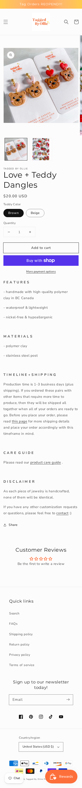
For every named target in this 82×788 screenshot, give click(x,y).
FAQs (13, 624)
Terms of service (21, 665)
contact (62, 513)
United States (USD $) (38, 747)
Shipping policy (21, 634)
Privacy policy (19, 655)
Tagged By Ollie (34, 779)
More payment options (41, 271)
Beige (35, 213)
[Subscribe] (68, 700)
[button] (6, 22)
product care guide (45, 462)
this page (19, 421)
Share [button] (13, 525)
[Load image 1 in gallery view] (16, 149)
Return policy (19, 644)
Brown (13, 213)
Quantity (9, 223)
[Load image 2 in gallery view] (41, 149)
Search (14, 613)
